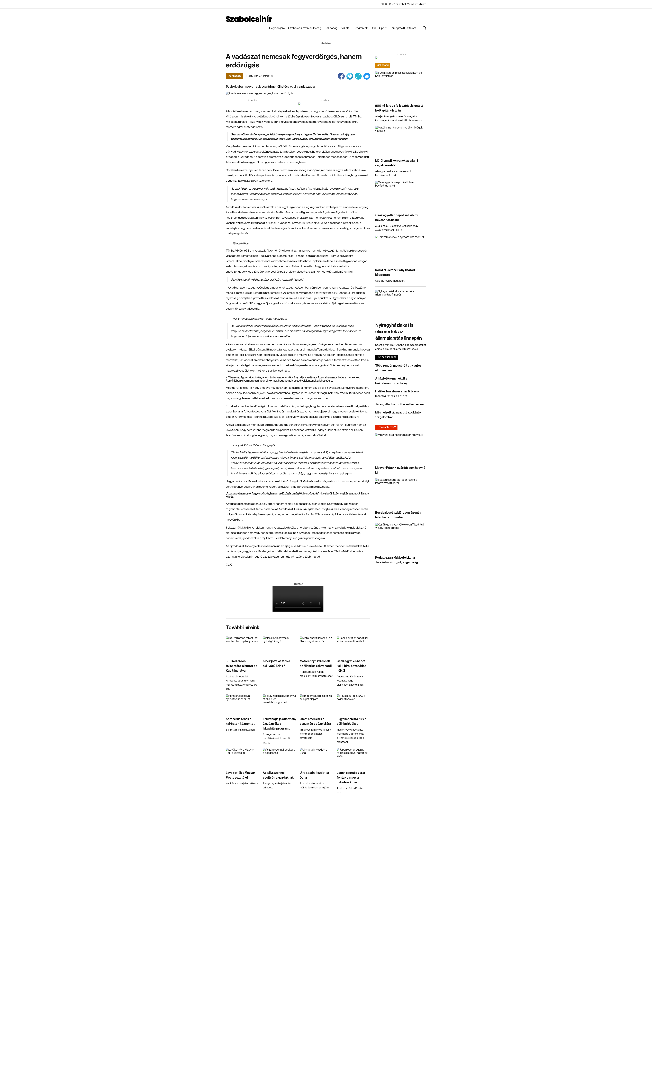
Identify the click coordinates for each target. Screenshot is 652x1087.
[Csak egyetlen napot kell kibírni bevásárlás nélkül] (353, 646)
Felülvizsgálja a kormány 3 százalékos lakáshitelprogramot (279, 723)
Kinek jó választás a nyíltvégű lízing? (276, 663)
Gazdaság (330, 28)
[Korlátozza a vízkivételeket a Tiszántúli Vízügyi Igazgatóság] (400, 537)
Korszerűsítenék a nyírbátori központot (240, 721)
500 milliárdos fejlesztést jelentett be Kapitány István (241, 666)
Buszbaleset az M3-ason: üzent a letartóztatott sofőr (398, 515)
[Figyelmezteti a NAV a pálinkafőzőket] (353, 703)
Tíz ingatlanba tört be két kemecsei (399, 404)
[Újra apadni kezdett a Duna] (316, 757)
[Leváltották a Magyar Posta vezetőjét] (242, 757)
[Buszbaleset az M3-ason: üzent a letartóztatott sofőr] (400, 492)
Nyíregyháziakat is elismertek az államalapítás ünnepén (398, 331)
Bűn (373, 28)
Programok (361, 28)
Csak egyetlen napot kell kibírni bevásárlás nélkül (351, 666)
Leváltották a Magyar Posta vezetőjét (240, 775)
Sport (383, 28)
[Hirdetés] (323, 104)
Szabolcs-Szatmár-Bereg (304, 28)
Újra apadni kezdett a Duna (314, 775)
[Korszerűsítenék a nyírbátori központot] (242, 703)
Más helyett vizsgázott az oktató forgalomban (398, 415)
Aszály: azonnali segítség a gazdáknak (278, 775)
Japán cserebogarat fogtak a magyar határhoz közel (351, 777)
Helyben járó (277, 28)
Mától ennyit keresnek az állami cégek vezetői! (316, 663)
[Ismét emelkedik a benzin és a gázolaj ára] (316, 703)
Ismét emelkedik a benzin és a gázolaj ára (315, 721)
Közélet (345, 28)
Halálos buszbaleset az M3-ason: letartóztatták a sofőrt (398, 394)
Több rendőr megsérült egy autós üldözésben (398, 368)
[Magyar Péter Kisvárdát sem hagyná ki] (400, 447)
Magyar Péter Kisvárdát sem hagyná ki (400, 470)
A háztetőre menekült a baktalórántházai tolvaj (391, 381)
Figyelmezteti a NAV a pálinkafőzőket (351, 721)
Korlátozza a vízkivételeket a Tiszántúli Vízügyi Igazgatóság (396, 560)
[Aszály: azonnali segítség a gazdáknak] (279, 757)
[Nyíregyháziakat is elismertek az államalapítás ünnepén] (400, 304)
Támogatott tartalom (403, 28)
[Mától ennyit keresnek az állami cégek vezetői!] (316, 646)
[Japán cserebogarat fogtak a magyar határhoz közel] (353, 757)
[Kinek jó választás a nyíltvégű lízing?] (279, 646)
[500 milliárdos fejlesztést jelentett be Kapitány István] (242, 646)
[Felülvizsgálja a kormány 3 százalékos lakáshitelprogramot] (279, 703)
